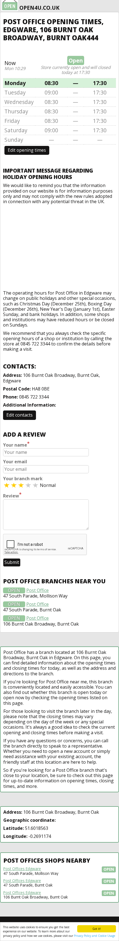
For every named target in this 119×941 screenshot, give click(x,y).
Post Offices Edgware (22, 869)
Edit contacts (19, 415)
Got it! (96, 929)
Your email (15, 461)
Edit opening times (27, 150)
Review (12, 495)
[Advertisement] (59, 246)
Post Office (37, 590)
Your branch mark (23, 478)
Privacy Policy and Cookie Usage (94, 936)
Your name (16, 444)
